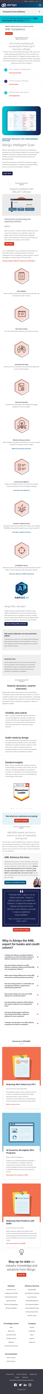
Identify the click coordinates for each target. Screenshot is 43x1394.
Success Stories (11, 1335)
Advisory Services (32, 1286)
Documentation (11, 1354)
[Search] (40, 1)
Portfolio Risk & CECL (11, 1297)
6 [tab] (24, 808)
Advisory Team (31, 1315)
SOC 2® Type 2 (11, 1361)
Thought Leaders (11, 1338)
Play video (9, 243)
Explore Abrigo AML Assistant (16, 624)
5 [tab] (21, 808)
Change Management (31, 1300)
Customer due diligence (21, 490)
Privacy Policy (10, 1374)
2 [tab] (13, 808)
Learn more (7, 173)
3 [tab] (16, 808)
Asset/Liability (32, 1289)
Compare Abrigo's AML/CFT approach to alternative (18, 261)
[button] (21, 1380)
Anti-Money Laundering (32, 1293)
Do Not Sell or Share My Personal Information (21, 1380)
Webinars (11, 1342)
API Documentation (11, 1308)
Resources (11, 1331)
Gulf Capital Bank (14, 96)
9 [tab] (31, 808)
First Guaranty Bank (15, 73)
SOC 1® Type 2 (11, 1357)
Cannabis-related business (21, 532)
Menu (40, 5)
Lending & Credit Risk (11, 1293)
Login (36, 1)
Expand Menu (39, 12)
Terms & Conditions (21, 1374)
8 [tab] (29, 808)
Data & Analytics (11, 1300)
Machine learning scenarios (21, 448)
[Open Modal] (21, 205)
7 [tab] (26, 808)
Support (31, 1338)
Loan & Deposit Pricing (32, 1308)
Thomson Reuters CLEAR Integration (21, 574)
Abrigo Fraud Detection (20, 18)
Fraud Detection (32, 1297)
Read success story (13, 1104)
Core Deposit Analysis (31, 1304)
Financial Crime (11, 1289)
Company (32, 1324)
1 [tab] (11, 808)
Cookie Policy (33, 1374)
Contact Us (31, 1)
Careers (26, 1)
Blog (11, 1327)
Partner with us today (21, 929)
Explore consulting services (15, 882)
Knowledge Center (11, 1324)
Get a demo (9, 33)
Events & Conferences (11, 1346)
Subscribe (21, 1274)
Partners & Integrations (11, 1304)
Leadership (31, 1331)
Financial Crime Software (14, 12)
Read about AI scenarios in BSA (17, 1175)
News (32, 1335)
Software (11, 1286)
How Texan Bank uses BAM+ (16, 1243)
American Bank (13, 84)
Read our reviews (22, 820)
